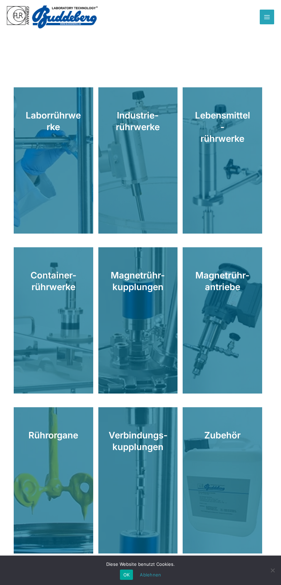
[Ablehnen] (272, 570)
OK (126, 574)
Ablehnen (150, 574)
